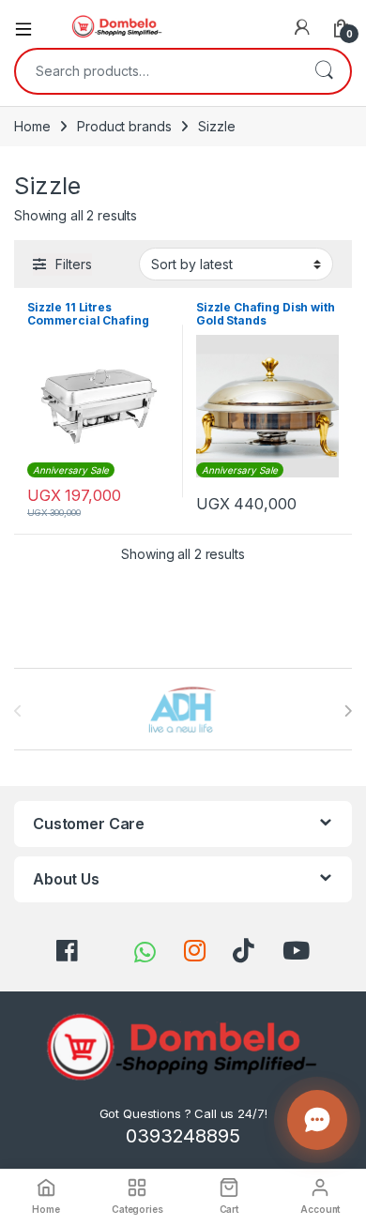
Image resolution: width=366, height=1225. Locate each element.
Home (32, 126)
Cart (229, 1209)
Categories (137, 1209)
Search (323, 71)
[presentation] (347, 711)
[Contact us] (317, 1120)
